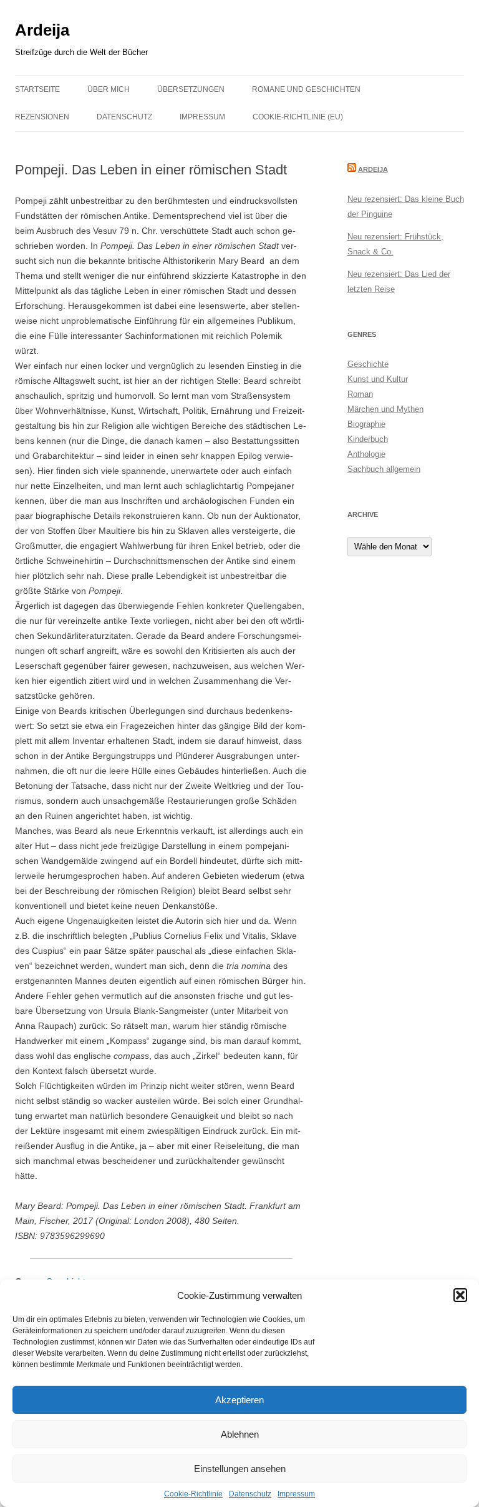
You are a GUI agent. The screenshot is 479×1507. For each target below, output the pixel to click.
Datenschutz (250, 1493)
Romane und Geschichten (306, 89)
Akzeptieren (239, 1399)
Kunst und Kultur (377, 379)
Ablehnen (240, 1434)
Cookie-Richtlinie (193, 1493)
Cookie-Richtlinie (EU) (298, 117)
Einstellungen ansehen (240, 1468)
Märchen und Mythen (385, 409)
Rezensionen (42, 117)
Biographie (366, 424)
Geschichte (368, 364)
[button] (460, 1295)
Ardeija (42, 30)
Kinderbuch (367, 439)
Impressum (296, 1493)
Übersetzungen (191, 89)
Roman (360, 394)
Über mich (108, 89)
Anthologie (366, 454)
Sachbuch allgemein (383, 469)
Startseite (37, 89)
